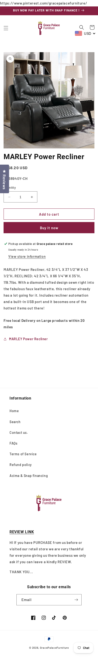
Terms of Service (23, 454)
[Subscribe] (76, 599)
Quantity (10, 187)
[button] (6, 28)
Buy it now (49, 228)
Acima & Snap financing (29, 476)
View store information (27, 256)
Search (15, 422)
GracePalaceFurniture (54, 647)
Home (14, 411)
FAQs (13, 443)
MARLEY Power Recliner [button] (28, 339)
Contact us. (19, 432)
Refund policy (21, 465)
